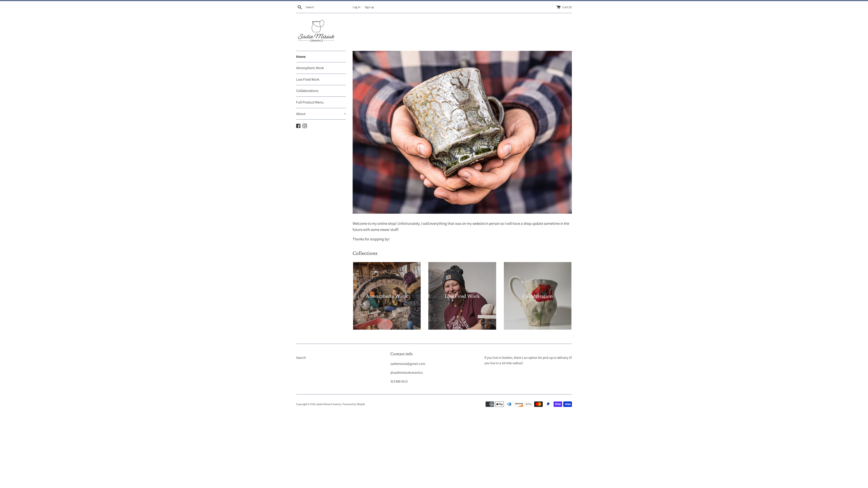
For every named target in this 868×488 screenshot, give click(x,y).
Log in (356, 7)
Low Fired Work (307, 79)
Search (301, 357)
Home (301, 56)
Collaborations (307, 90)
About (321, 113)
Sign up (369, 7)
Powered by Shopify (354, 404)
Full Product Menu (310, 102)
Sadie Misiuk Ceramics (329, 404)
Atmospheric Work (310, 68)
